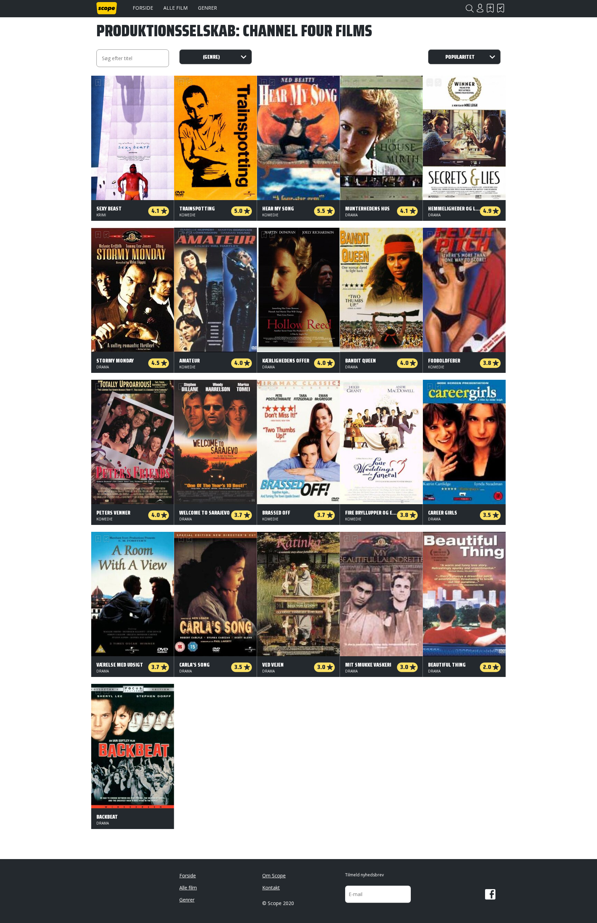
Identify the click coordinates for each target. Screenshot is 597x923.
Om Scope (274, 875)
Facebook (490, 894)
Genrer (207, 7)
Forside (143, 7)
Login (480, 8)
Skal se (490, 8)
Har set (500, 8)
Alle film (175, 7)
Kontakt (271, 887)
